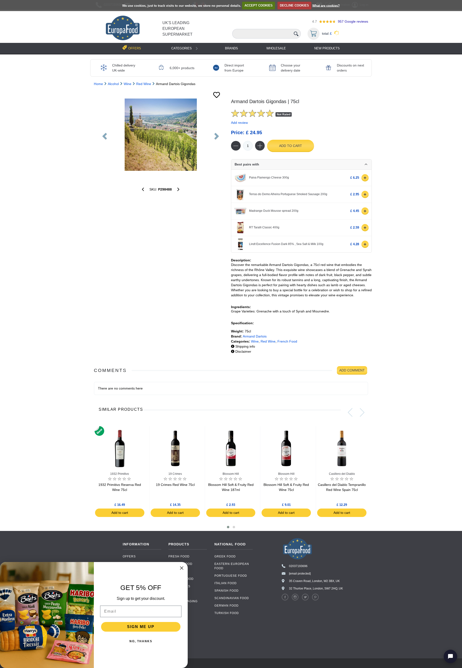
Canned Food (180, 564)
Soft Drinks (179, 586)
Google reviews (353, 21)
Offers (129, 556)
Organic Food (181, 579)
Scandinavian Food (231, 598)
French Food (287, 341)
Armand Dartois (255, 336)
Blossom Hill (231, 474)
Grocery (176, 571)
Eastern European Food (231, 566)
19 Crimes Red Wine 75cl (175, 485)
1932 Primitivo (119, 474)
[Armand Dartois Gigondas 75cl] (160, 134)
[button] (228, 527)
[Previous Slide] (350, 412)
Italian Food (225, 583)
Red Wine (268, 341)
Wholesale (276, 48)
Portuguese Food (230, 575)
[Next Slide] (362, 412)
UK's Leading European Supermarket (177, 28)
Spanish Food (226, 590)
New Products (327, 48)
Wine (255, 341)
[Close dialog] (181, 568)
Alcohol (176, 593)
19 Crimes (175, 474)
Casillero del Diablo (342, 474)
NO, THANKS (140, 641)
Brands (231, 48)
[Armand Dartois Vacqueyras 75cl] (178, 189)
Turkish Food (226, 613)
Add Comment (352, 370)
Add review (239, 123)
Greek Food (225, 556)
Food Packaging (183, 601)
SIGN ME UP (140, 627)
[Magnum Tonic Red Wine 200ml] (143, 189)
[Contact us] (450, 656)
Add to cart (290, 146)
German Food (226, 605)
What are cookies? (326, 5)
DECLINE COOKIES (294, 5)
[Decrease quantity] (236, 146)
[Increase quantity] (260, 146)
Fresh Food (179, 556)
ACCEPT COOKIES (258, 5)
